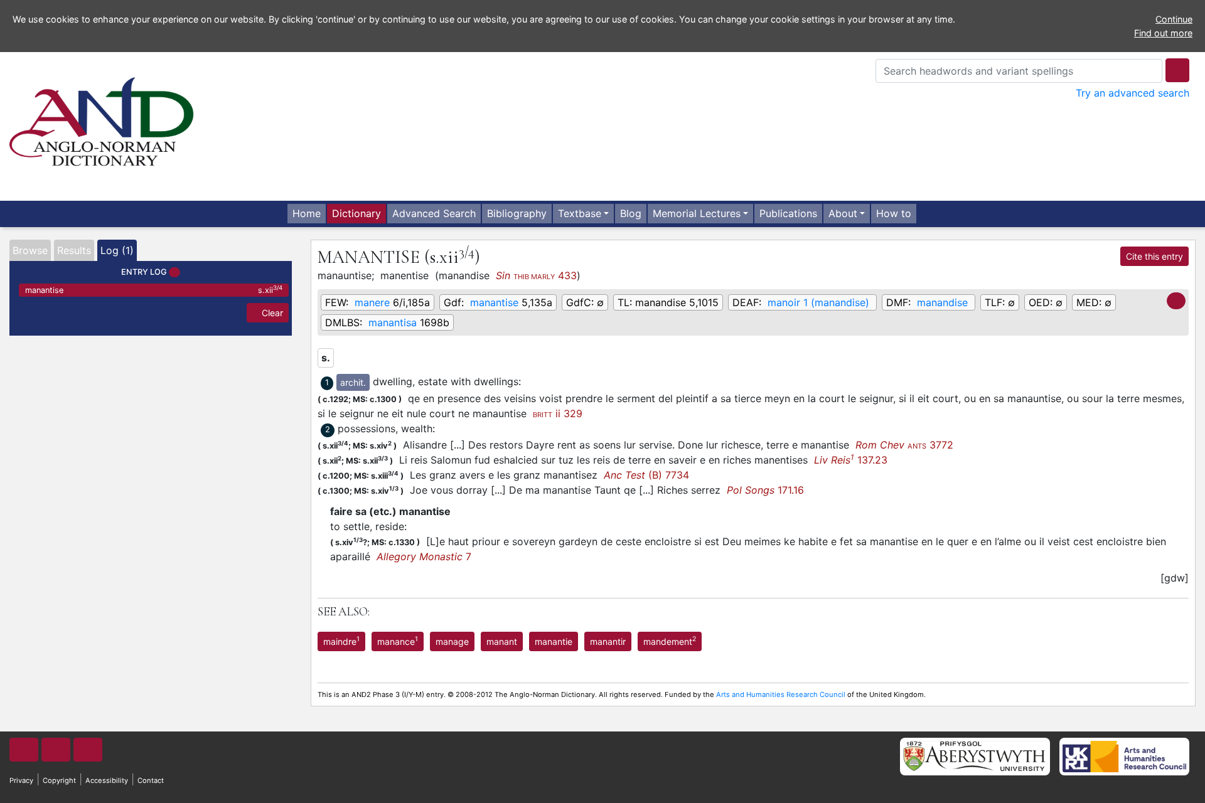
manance (397, 640)
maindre (341, 640)
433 (536, 275)
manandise (942, 302)
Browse (30, 250)
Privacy (21, 780)
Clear (271, 312)
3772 (904, 445)
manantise (153, 289)
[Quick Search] (1177, 70)
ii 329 (557, 413)
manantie (553, 641)
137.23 (850, 460)
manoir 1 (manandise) (818, 302)
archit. (353, 382)
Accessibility (106, 780)
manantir (608, 641)
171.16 (765, 490)
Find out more (1163, 33)
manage (452, 641)
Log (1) (117, 250)
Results (74, 250)
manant (501, 641)
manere (372, 302)
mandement (669, 640)
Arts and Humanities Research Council (780, 694)
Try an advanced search (1132, 93)
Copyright (59, 780)
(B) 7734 (646, 475)
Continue (1173, 19)
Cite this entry (1154, 256)
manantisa (392, 322)
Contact (150, 780)
